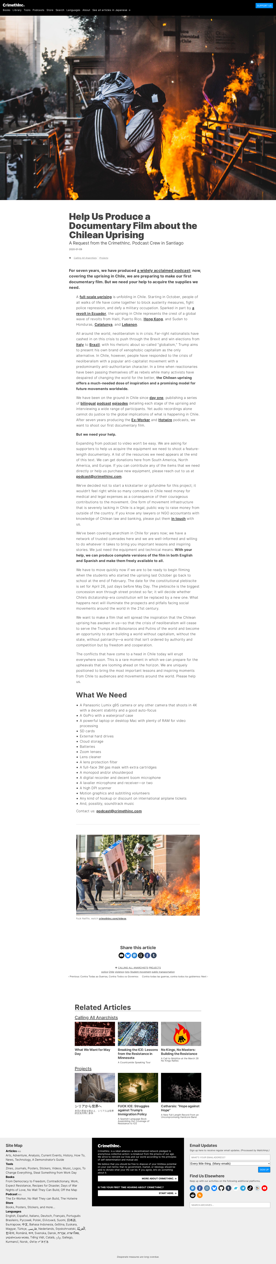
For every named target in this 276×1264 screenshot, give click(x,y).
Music (67, 1168)
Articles (11, 1151)
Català (50, 1237)
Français (59, 1216)
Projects (103, 257)
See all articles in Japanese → (111, 10)
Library (17, 10)
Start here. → (168, 1193)
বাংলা (30, 1233)
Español (22, 1216)
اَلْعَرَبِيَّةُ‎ (81, 1228)
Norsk (24, 1241)
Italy (80, 345)
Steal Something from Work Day (55, 1172)
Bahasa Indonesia (41, 1224)
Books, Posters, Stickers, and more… (30, 1207)
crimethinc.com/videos (112, 918)
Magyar (11, 1228)
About (86, 10)
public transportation (163, 971)
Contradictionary (58, 1181)
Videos (56, 1168)
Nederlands (46, 1228)
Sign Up (264, 1169)
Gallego (67, 1237)
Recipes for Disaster (45, 1185)
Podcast (11, 1194)
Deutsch (46, 1216)
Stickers (45, 1168)
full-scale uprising (96, 297)
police (104, 971)
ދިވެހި (58, 1237)
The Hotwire (69, 1198)
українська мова (17, 1237)
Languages (73, 10)
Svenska (40, 1233)
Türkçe (22, 1228)
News (9, 1159)
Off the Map (69, 1190)
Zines (9, 1168)
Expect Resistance (18, 1185)
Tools (27, 10)
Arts (8, 1155)
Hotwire (165, 420)
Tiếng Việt (37, 1237)
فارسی (32, 1228)
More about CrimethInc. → (159, 1178)
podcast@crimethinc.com (99, 476)
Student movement (140, 971)
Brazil (94, 345)
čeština (59, 1224)
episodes (120, 403)
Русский (25, 1220)
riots (127, 971)
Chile (111, 971)
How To (79, 1155)
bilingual (88, 403)
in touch (178, 519)
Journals (20, 1168)
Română (21, 1233)
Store (50, 10)
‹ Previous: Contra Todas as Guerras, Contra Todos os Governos (103, 976)
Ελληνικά (49, 1220)
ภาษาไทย (73, 1233)
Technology (23, 1159)
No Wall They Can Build (43, 1190)
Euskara (71, 1224)
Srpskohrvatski (65, 1228)
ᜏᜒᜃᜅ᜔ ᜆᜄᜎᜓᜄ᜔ (38, 1241)
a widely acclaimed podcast (163, 270)
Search (60, 10)
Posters (33, 1168)
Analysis (34, 1155)
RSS (19, 1151)
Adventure (20, 1155)
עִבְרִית (61, 1233)
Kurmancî (12, 1241)
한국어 (10, 1233)
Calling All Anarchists (85, 257)
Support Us (264, 5)
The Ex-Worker (16, 1198)
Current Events (51, 1155)
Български (13, 1224)
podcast (104, 403)
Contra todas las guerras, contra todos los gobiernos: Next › (175, 976)
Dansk (52, 1233)
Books (6, 10)
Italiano (34, 1216)
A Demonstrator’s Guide (48, 1159)
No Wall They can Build (43, 1198)
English (11, 1216)
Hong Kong (153, 319)
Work (74, 1181)
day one (156, 398)
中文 (25, 1224)
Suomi (61, 1220)
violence (119, 971)
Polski (37, 1220)
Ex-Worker (140, 420)
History (68, 1155)
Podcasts (38, 10)
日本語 (71, 1220)
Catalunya (103, 324)
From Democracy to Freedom (25, 1181)
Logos (76, 1168)
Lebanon (129, 324)
